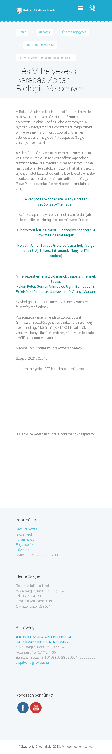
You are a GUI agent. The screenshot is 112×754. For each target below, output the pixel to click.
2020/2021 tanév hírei (40, 45)
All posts (44, 32)
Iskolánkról (24, 534)
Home (22, 32)
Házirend (22, 550)
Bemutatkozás (26, 529)
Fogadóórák (24, 545)
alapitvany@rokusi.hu (32, 663)
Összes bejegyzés (74, 32)
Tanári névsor (26, 540)
